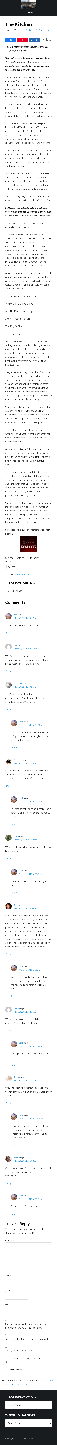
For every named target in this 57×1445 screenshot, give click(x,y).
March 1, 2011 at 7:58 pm (25, 763)
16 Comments (42, 30)
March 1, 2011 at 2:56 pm (25, 1011)
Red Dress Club (24, 574)
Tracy (16, 836)
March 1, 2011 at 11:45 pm (31, 874)
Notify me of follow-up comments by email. (26, 1339)
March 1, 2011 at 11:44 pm (31, 1046)
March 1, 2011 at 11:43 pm (31, 1199)
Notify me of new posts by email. (21, 1350)
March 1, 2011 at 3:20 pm (25, 908)
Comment (11, 1240)
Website (9, 1305)
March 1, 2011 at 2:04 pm (25, 1080)
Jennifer (17, 905)
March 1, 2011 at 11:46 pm (31, 801)
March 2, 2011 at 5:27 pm (25, 618)
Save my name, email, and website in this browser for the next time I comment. (25, 1325)
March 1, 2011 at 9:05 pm (25, 687)
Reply (8, 632)
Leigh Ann (18, 683)
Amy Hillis (18, 760)
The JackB (28, 4)
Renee (17, 1157)
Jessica (17, 1077)
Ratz (16, 645)
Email (8, 1290)
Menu (30, 13)
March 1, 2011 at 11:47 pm (31, 725)
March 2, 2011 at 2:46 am (25, 648)
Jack (16, 614)
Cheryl (17, 1008)
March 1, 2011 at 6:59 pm (25, 839)
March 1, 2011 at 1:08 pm (25, 1160)
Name (8, 1275)
